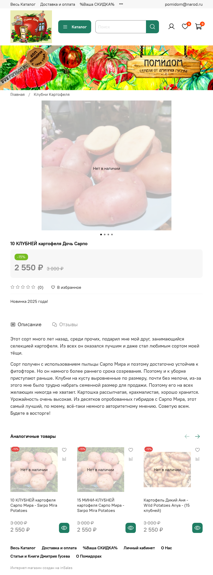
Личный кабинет (139, 547)
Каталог (79, 26)
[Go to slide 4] (112, 234)
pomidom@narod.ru (184, 4)
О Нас (166, 547)
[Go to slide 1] (101, 234)
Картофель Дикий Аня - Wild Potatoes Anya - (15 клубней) (167, 505)
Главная (17, 94)
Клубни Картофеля (52, 94)
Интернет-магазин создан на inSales (41, 567)
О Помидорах (89, 556)
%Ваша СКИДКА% (97, 4)
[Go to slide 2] (104, 234)
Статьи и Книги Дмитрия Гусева (40, 556)
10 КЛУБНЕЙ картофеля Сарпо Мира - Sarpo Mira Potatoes (33, 505)
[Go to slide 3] (108, 234)
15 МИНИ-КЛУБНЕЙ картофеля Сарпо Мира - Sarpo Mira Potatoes (100, 505)
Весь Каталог (23, 4)
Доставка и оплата (57, 4)
